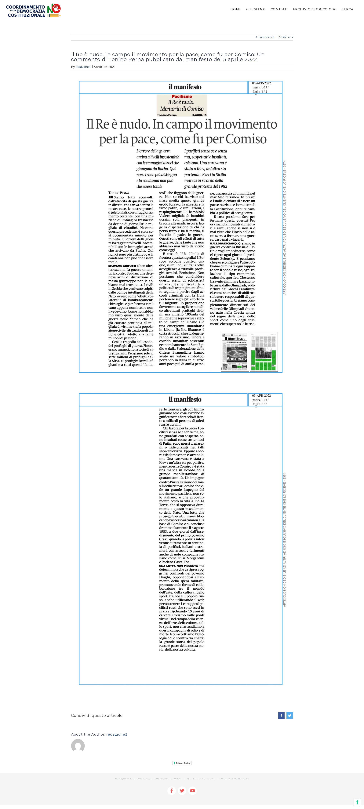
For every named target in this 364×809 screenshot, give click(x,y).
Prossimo (284, 37)
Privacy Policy (183, 763)
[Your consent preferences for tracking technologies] (357, 802)
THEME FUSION (172, 779)
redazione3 (83, 67)
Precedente (266, 37)
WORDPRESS (241, 779)
